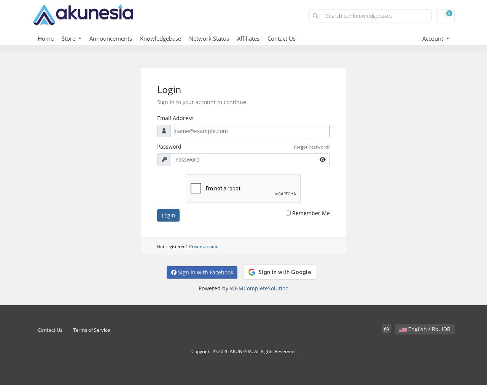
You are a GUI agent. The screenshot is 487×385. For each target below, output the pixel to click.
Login (168, 215)
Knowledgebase (160, 38)
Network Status (209, 38)
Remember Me (311, 213)
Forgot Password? (312, 147)
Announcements (110, 38)
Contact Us (281, 38)
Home (46, 38)
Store (69, 38)
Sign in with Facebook (205, 272)
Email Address (175, 118)
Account (433, 38)
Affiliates (248, 38)
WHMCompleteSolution (259, 288)
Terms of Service (91, 330)
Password (169, 146)
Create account (204, 246)
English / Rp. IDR (428, 329)
